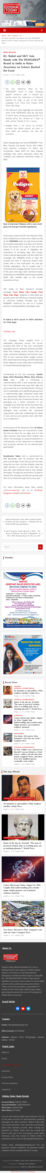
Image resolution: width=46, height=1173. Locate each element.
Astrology (18, 716)
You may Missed (11, 771)
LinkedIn (16, 493)
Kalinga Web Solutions (27, 1164)
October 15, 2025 (8, 75)
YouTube (26, 493)
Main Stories (19, 734)
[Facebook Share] (7, 82)
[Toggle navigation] (4, 30)
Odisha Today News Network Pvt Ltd (28, 1160)
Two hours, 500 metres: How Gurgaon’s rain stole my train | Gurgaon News (27, 738)
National (17, 687)
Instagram (7, 493)
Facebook (38, 490)
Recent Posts (11, 682)
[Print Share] (28, 82)
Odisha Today (20, 75)
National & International (24, 689)
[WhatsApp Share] (12, 82)
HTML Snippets (15, 1172)
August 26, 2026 (19, 696)
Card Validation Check (11, 1064)
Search (40, 547)
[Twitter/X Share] (18, 82)
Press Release (9, 52)
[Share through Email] (23, 82)
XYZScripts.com (30, 1172)
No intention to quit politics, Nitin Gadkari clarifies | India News (28, 692)
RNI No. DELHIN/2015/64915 (32, 1167)
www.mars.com (13, 490)
